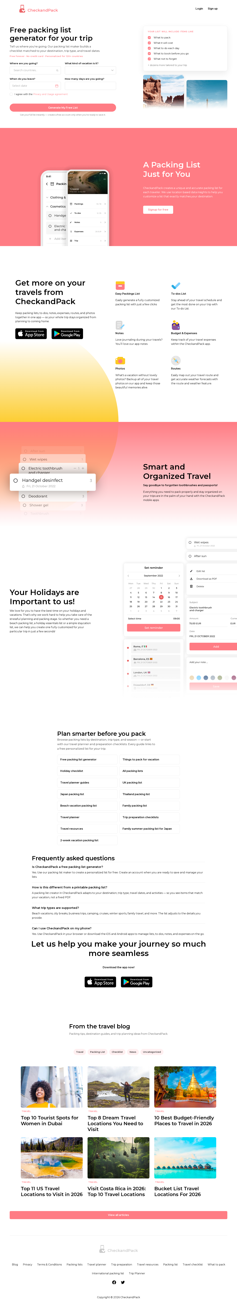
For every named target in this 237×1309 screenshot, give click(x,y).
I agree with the (41, 94)
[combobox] (35, 70)
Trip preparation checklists (141, 817)
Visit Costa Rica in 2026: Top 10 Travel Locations (117, 1191)
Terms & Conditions (49, 1264)
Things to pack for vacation (141, 759)
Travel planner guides (74, 782)
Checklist (117, 1052)
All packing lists (133, 771)
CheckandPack (43, 10)
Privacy (27, 1264)
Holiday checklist (71, 771)
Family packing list (135, 805)
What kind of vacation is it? (82, 63)
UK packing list (132, 782)
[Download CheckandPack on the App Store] (31, 333)
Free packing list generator (78, 759)
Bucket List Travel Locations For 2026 (177, 1191)
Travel (79, 1052)
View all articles (118, 1215)
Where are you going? (24, 63)
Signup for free (158, 209)
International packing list (108, 1273)
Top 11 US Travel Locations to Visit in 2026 (52, 1191)
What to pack (216, 1264)
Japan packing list (72, 794)
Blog (15, 1264)
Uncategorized (152, 1052)
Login (199, 8)
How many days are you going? (84, 78)
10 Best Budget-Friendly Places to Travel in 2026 (184, 1121)
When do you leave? (22, 78)
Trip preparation (121, 1264)
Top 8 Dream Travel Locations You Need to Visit (115, 1123)
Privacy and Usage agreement (50, 94)
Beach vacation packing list (78, 805)
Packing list (170, 1264)
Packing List (97, 1052)
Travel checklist (193, 1264)
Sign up (213, 8)
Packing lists (74, 1264)
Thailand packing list (136, 794)
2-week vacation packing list (79, 840)
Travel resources (71, 828)
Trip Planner (137, 1273)
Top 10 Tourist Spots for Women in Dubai (49, 1121)
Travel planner (69, 817)
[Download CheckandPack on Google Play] (67, 333)
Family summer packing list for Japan (147, 828)
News (133, 1052)
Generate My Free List (63, 107)
